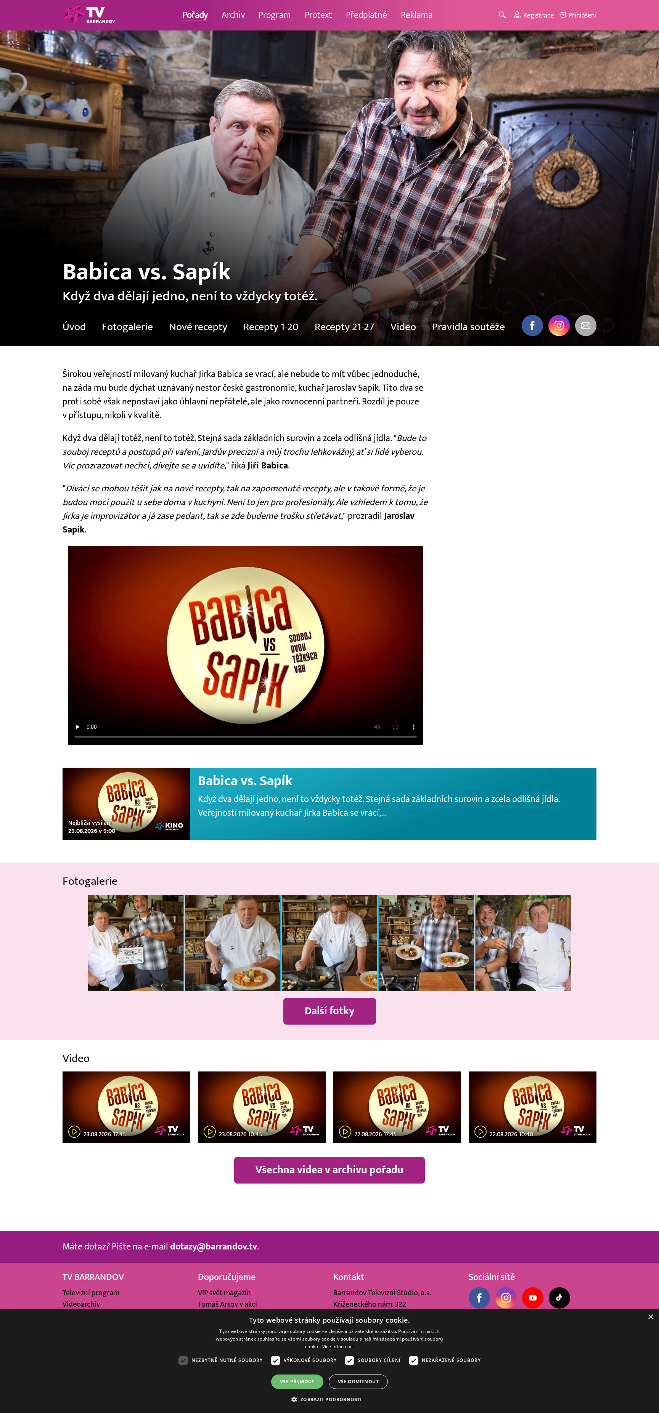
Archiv (233, 15)
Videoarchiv (81, 1304)
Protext (318, 15)
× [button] (650, 1317)
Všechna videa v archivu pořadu (329, 1170)
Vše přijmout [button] (297, 1381)
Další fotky (330, 1011)
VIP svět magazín (224, 1293)
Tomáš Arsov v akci (227, 1304)
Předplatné (366, 15)
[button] (329, 1399)
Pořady (195, 15)
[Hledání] (503, 15)
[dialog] (329, 1361)
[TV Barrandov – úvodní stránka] (89, 15)
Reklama (416, 15)
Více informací (338, 1346)
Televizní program (91, 1293)
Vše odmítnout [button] (358, 1381)
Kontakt (348, 1277)
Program (275, 15)
